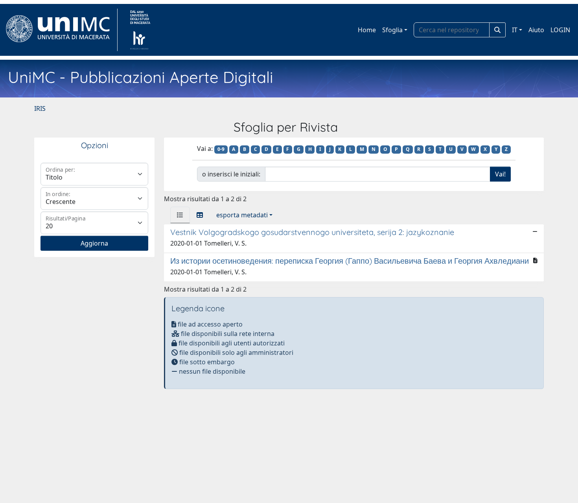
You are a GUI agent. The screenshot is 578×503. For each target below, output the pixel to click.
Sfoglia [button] (392, 30)
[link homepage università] (140, 30)
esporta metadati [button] (242, 215)
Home (367, 30)
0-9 (221, 149)
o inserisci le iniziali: (231, 174)
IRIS (40, 108)
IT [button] (514, 30)
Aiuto (536, 30)
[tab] (180, 215)
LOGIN (560, 30)
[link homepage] (61, 30)
